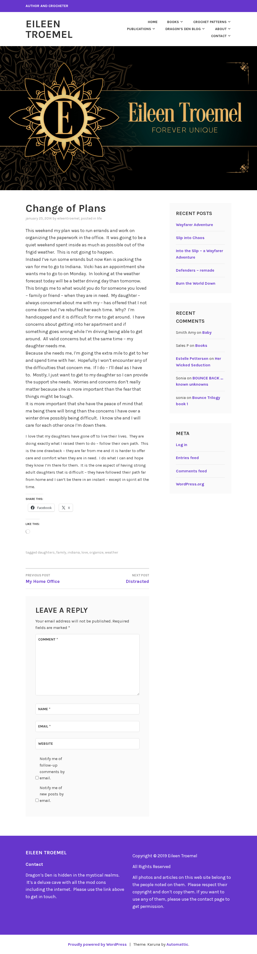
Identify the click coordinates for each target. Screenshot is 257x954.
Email (44, 726)
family (61, 552)
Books (173, 22)
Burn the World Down (195, 283)
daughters (46, 552)
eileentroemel (68, 218)
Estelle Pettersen (192, 358)
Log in (181, 444)
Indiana (74, 552)
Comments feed (191, 471)
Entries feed (187, 457)
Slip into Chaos (190, 237)
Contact (219, 36)
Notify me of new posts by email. (51, 794)
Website (45, 743)
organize (96, 552)
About (221, 29)
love (84, 552)
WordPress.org (190, 484)
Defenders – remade (195, 270)
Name (44, 709)
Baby (207, 332)
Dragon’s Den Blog (183, 29)
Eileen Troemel (49, 29)
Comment (48, 639)
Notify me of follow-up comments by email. (52, 768)
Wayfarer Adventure (194, 224)
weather (111, 552)
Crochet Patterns (210, 22)
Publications (139, 29)
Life (99, 218)
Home (153, 22)
